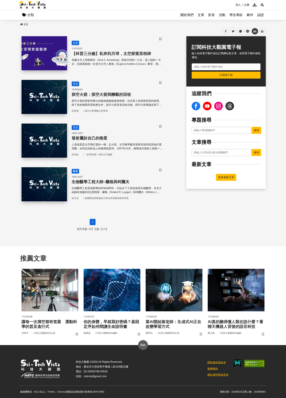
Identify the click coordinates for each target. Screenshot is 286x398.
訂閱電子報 (226, 75)
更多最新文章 (226, 177)
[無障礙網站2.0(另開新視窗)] (254, 363)
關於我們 (187, 15)
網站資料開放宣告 (218, 374)
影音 (211, 15)
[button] (262, 5)
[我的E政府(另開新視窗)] (237, 363)
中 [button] (255, 31)
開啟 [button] (143, 345)
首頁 (26, 24)
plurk (240, 31)
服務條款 (212, 368)
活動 (222, 15)
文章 (201, 15)
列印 (262, 31)
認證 (260, 15)
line (246, 31)
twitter (233, 31)
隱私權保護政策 (216, 362)
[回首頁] (33, 5)
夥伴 (250, 15)
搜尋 (256, 130)
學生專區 (236, 15)
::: (233, 4)
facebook (226, 31)
